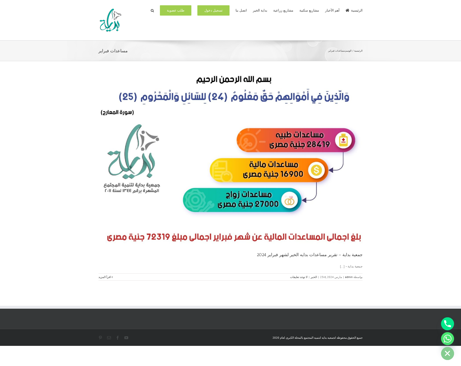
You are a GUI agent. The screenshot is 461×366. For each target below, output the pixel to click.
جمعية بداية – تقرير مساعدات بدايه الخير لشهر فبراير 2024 (310, 254)
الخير (314, 277)
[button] (152, 10)
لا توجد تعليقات (299, 277)
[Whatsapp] (447, 338)
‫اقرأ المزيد (105, 277)
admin (349, 277)
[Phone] (447, 323)
